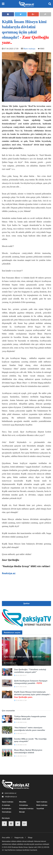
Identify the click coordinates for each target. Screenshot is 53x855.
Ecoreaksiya (6, 808)
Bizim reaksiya (29, 49)
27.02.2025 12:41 (10, 663)
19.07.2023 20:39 (20, 686)
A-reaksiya (6, 805)
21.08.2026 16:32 (20, 756)
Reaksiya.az (8, 573)
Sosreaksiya (6, 812)
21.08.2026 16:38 (20, 722)
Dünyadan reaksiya (26, 808)
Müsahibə (22, 802)
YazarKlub (40, 808)
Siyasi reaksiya (7, 802)
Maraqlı (22, 812)
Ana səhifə (6, 838)
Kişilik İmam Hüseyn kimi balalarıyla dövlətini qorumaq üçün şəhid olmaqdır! (32, 694)
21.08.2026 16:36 (20, 744)
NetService (12, 850)
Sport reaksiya (41, 802)
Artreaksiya (23, 805)
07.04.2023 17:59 (20, 700)
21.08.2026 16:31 (20, 733)
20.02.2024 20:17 (20, 675)
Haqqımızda (18, 838)
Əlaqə (30, 838)
